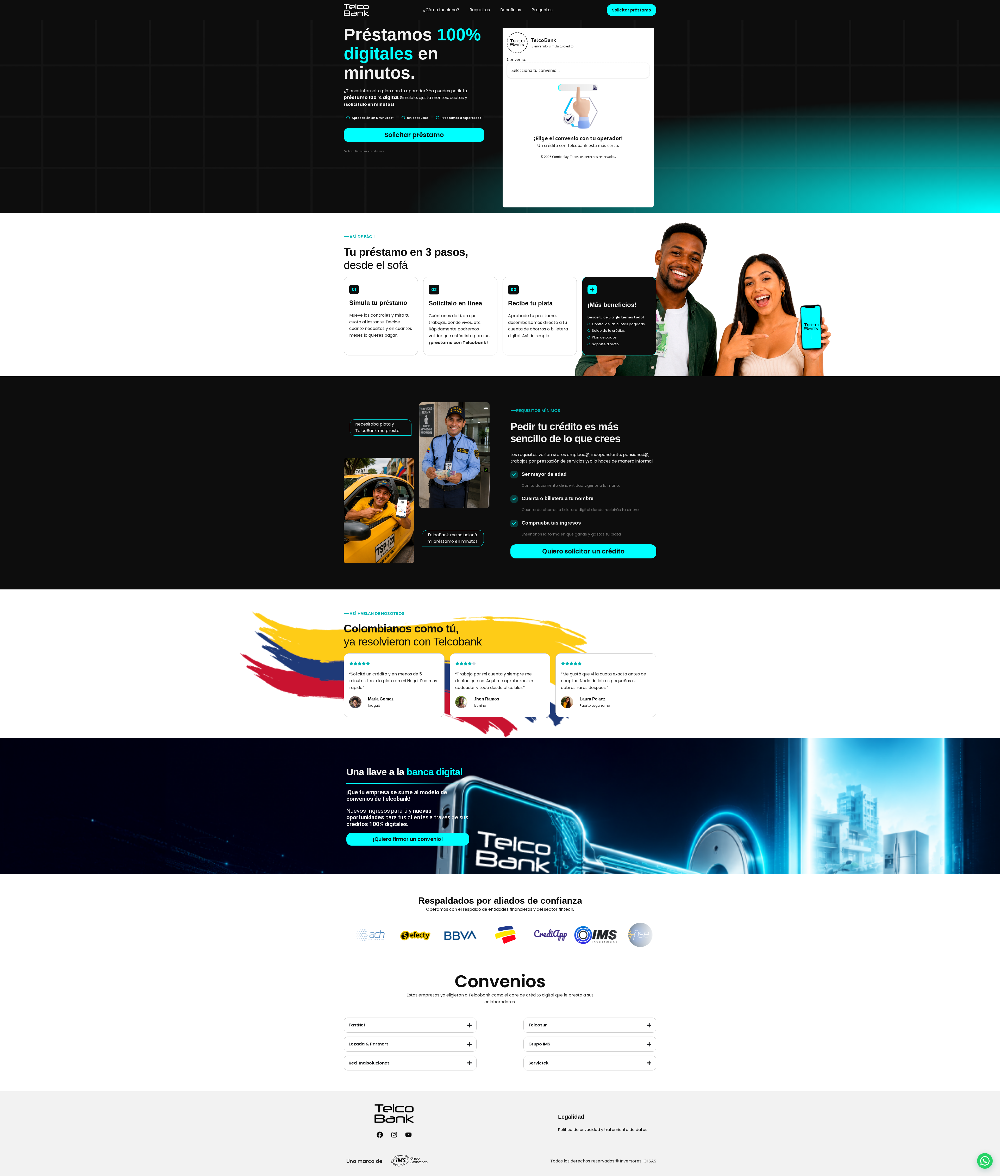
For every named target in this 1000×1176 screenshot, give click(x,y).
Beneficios (510, 10)
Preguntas (542, 10)
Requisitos (480, 10)
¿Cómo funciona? (441, 10)
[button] (985, 1161)
